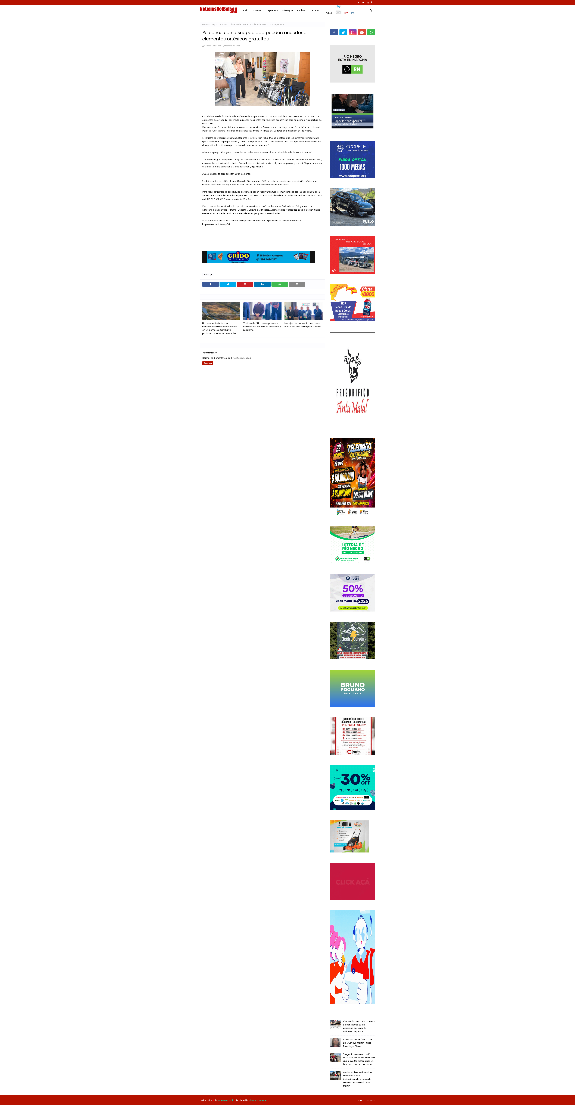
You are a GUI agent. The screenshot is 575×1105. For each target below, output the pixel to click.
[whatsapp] (371, 32)
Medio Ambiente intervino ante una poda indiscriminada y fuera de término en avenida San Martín (357, 1079)
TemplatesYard (225, 1100)
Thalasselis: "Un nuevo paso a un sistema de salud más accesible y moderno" (262, 326)
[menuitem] (340, 9)
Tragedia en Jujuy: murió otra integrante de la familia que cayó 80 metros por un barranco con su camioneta (359, 1059)
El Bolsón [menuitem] (257, 10)
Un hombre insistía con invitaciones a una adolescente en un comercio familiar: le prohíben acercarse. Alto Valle (219, 328)
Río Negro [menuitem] (287, 10)
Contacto (370, 1100)
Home (360, 1100)
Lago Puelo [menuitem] (272, 10)
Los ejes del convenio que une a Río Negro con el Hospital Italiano (303, 325)
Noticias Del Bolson (212, 45)
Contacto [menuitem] (314, 10)
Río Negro (212, 24)
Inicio (204, 24)
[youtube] (362, 32)
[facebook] (358, 2)
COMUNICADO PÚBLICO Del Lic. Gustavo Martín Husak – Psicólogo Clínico (358, 1043)
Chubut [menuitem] (301, 10)
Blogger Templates (258, 1100)
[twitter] (363, 2)
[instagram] (368, 2)
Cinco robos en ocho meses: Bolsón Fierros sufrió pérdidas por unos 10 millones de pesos (359, 1026)
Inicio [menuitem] (245, 10)
